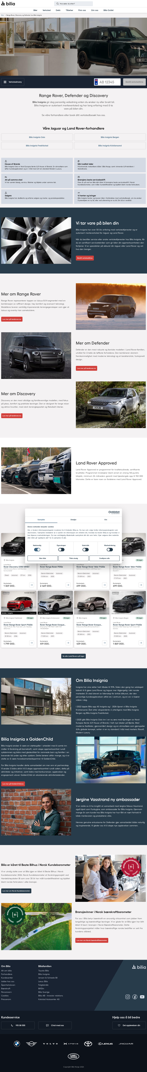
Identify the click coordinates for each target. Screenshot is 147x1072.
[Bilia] (8, 3)
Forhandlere (6, 974)
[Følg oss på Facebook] (134, 996)
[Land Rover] (73, 1056)
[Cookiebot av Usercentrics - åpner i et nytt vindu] (110, 512)
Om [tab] (105, 519)
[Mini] (31, 1044)
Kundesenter (7, 978)
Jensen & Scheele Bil (47, 978)
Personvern (6, 992)
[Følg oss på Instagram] (127, 996)
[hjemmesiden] (139, 967)
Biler (2, 15)
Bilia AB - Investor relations (50, 996)
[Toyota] (88, 1044)
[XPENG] (71, 1044)
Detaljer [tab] (74, 519)
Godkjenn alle (104, 558)
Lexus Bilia (43, 981)
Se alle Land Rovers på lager (73, 656)
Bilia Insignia (44, 974)
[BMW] (17, 1044)
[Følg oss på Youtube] (142, 996)
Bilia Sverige (44, 992)
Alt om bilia (6, 971)
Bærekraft (5, 988)
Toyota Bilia (43, 971)
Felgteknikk (43, 985)
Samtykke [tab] (41, 519)
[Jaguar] (126, 1044)
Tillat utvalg (73, 558)
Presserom (6, 999)
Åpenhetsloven (8, 985)
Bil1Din (41, 988)
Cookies (5, 996)
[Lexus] (105, 1044)
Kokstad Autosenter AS (49, 999)
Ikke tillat (42, 558)
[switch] (61, 549)
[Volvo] (50, 1044)
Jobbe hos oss (7, 981)
